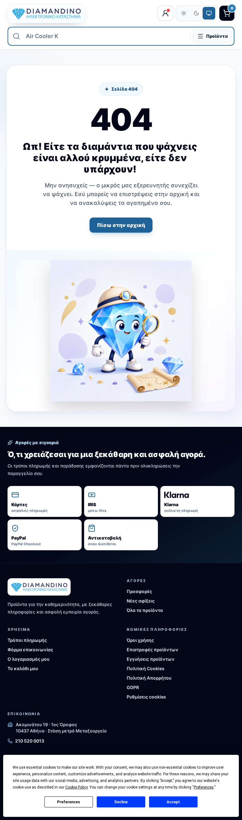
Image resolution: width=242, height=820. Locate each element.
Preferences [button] (204, 787)
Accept (173, 802)
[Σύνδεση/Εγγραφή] (165, 13)
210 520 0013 (29, 741)
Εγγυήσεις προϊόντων (151, 659)
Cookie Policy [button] (76, 787)
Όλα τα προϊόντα (145, 610)
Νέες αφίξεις (141, 600)
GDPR (133, 687)
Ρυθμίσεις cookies (146, 696)
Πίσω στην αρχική (121, 225)
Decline (121, 802)
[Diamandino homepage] (46, 13)
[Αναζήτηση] (16, 36)
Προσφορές (139, 591)
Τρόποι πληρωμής (27, 640)
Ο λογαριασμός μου (28, 659)
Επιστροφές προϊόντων (152, 649)
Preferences (68, 802)
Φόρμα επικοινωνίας (30, 649)
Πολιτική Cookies (145, 668)
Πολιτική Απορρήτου (149, 678)
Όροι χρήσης (140, 640)
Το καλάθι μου (23, 668)
